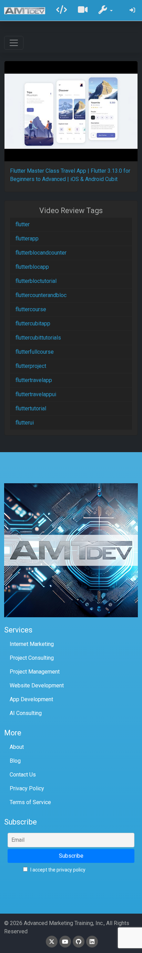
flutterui (25, 422)
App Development (31, 699)
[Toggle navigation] (13, 43)
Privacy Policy (27, 788)
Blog (15, 760)
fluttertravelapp (34, 380)
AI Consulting (26, 713)
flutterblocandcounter (41, 252)
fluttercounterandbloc (41, 295)
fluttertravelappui (36, 394)
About (17, 747)
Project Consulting (32, 658)
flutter (23, 224)
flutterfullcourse (35, 352)
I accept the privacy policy (57, 870)
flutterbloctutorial (36, 281)
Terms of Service (30, 802)
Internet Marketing (32, 644)
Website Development (37, 685)
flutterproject (31, 366)
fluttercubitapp (33, 323)
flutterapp (27, 238)
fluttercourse (31, 309)
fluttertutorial (31, 408)
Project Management (35, 671)
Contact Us (23, 774)
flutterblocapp (32, 267)
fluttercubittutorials (38, 337)
